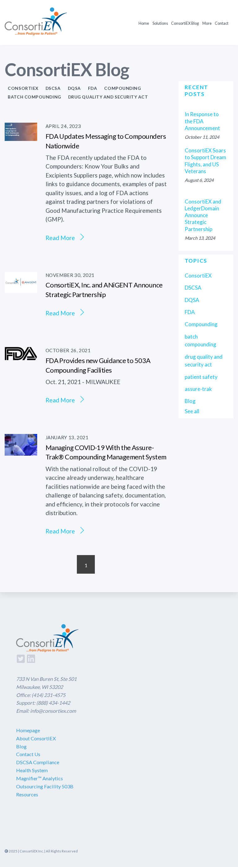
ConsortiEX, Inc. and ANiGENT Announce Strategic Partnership (104, 290)
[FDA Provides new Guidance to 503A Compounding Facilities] (21, 355)
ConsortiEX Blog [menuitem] (185, 23)
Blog (190, 401)
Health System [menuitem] (32, 770)
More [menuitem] (207, 23)
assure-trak (198, 389)
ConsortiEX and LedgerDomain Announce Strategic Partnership (203, 215)
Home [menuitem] (144, 23)
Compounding (122, 88)
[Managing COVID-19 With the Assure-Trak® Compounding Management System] (21, 450)
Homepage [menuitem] (28, 730)
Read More (60, 237)
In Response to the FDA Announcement (202, 121)
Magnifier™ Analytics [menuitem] (39, 778)
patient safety (201, 377)
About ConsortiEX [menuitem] (36, 738)
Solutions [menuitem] (160, 23)
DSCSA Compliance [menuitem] (37, 762)
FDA (92, 88)
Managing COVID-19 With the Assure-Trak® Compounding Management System (106, 452)
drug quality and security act (108, 96)
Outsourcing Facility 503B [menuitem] (44, 786)
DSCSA (53, 88)
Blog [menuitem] (21, 746)
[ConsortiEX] (36, 31)
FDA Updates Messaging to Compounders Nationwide (106, 141)
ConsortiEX (23, 88)
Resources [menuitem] (27, 794)
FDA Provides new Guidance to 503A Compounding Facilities (98, 365)
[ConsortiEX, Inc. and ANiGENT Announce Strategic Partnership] (21, 288)
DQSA (74, 88)
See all (192, 411)
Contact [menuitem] (221, 23)
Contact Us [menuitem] (28, 754)
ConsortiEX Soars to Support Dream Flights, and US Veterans (205, 160)
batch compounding (34, 96)
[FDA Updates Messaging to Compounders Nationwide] (21, 136)
